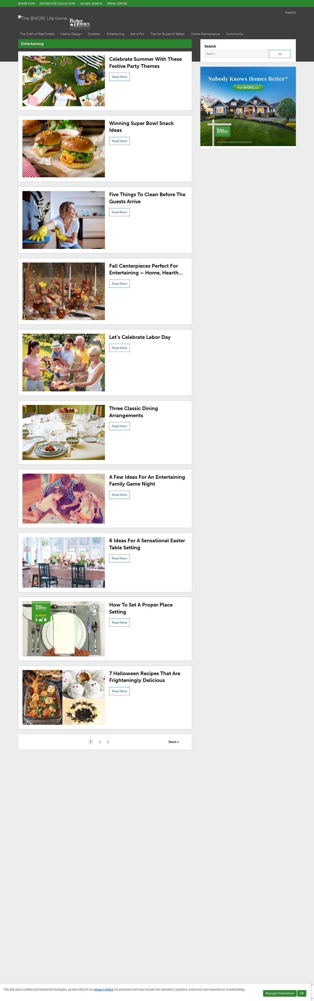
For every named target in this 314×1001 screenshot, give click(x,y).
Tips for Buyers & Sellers (167, 34)
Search (210, 46)
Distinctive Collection (57, 3)
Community (234, 34)
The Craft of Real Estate (37, 34)
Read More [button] (119, 76)
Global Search (91, 3)
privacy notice (103, 989)
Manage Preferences (280, 993)
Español (290, 12)
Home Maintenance (205, 34)
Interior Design (71, 34)
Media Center (117, 3)
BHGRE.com (26, 3)
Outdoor (94, 34)
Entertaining (115, 34)
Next (172, 742)
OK (302, 993)
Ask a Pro (137, 34)
